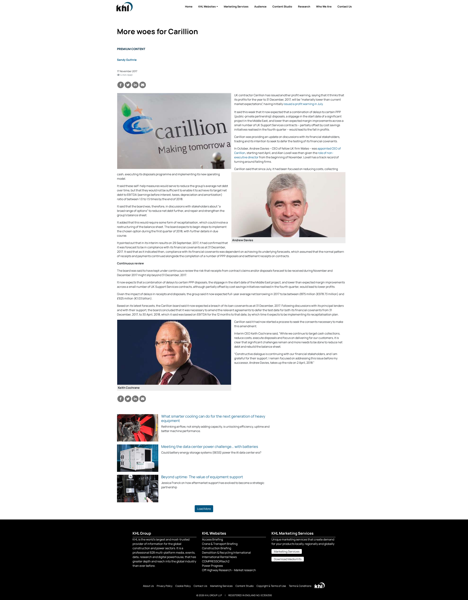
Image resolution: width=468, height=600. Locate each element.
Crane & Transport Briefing (219, 544)
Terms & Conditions (300, 586)
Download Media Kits (287, 559)
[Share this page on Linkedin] (135, 85)
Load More (204, 509)
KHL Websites (207, 6)
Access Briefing (212, 539)
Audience (260, 6)
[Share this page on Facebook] (120, 85)
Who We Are (324, 6)
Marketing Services (236, 6)
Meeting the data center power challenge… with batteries (209, 446)
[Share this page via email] (142, 85)
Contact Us (344, 6)
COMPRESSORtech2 (215, 561)
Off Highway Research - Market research (229, 570)
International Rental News (219, 557)
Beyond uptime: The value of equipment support (202, 476)
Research (304, 6)
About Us (148, 586)
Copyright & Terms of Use (271, 586)
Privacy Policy (164, 586)
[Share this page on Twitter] (128, 85)
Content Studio (282, 6)
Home (189, 6)
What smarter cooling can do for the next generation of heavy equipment (213, 418)
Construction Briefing (216, 548)
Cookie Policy (183, 586)
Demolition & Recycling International (226, 553)
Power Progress (212, 566)
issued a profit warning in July (303, 104)
